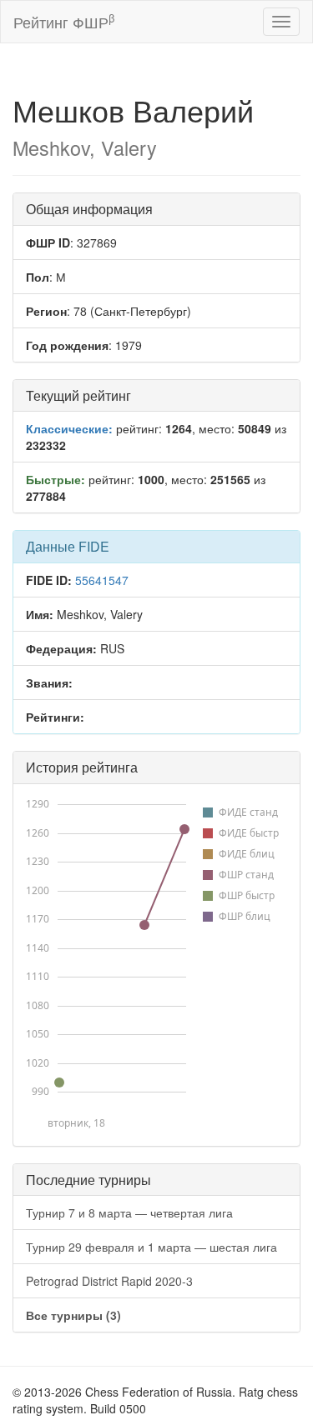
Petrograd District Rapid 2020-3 (109, 1280)
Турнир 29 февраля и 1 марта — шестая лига (151, 1246)
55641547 (102, 580)
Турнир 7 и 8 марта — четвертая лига (129, 1212)
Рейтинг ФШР (63, 21)
